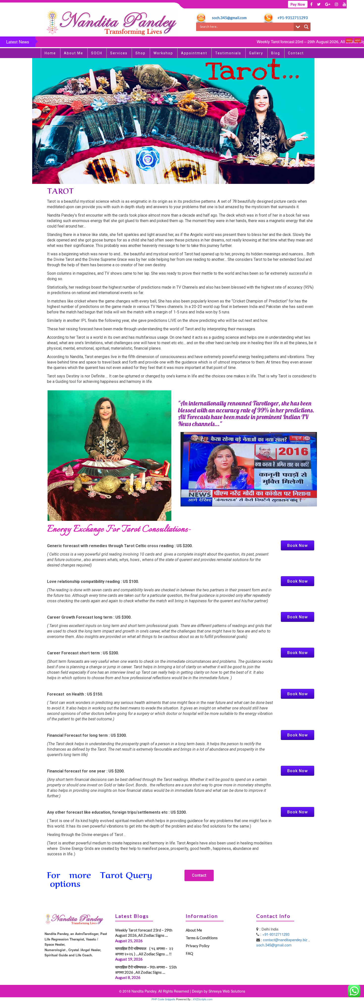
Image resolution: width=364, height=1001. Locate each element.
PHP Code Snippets (163, 999)
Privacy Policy (197, 945)
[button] (199, 875)
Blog (275, 53)
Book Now (297, 545)
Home (50, 53)
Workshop (163, 53)
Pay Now (297, 4)
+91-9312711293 (292, 17)
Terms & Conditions (202, 937)
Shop (140, 53)
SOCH (96, 53)
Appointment (194, 53)
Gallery (256, 53)
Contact (296, 53)
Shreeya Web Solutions (226, 991)
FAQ (189, 953)
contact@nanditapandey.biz (286, 939)
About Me (73, 53)
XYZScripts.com (202, 999)
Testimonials (228, 53)
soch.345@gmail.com (229, 17)
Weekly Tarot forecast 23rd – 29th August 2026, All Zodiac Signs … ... (289, 41)
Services (119, 53)
